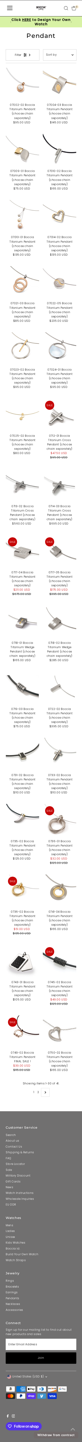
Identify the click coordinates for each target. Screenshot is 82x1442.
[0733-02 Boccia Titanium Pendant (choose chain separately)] (59, 754)
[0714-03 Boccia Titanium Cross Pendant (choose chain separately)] (59, 485)
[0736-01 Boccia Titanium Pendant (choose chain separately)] (59, 820)
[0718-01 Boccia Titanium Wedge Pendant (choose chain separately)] (22, 622)
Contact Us (14, 1146)
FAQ (8, 1158)
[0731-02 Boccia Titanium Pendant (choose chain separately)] (22, 754)
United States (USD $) (28, 1376)
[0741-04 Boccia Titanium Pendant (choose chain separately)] (59, 891)
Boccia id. (13, 1248)
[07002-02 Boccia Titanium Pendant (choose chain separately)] (22, 84)
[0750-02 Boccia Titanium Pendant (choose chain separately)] (59, 1032)
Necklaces (13, 1304)
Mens (9, 1225)
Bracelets (12, 1287)
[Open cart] (74, 8)
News (9, 1187)
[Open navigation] (10, 8)
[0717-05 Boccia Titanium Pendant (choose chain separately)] (59, 552)
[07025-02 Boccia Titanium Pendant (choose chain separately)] (22, 415)
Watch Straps (16, 1260)
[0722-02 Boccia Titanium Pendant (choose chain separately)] (59, 688)
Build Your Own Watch (22, 1254)
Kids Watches (15, 1243)
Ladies (10, 1231)
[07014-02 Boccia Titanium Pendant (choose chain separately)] (59, 217)
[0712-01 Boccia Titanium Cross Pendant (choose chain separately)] (59, 415)
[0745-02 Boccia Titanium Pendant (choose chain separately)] (59, 961)
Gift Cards (13, 1181)
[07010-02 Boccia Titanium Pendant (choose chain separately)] (59, 150)
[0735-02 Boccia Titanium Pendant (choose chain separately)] (22, 820)
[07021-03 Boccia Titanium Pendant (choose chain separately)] (22, 283)
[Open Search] (66, 8)
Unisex (10, 1237)
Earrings (12, 1292)
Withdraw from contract (56, 1435)
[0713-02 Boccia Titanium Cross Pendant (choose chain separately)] (22, 485)
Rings (10, 1281)
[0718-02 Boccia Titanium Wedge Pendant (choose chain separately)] (59, 622)
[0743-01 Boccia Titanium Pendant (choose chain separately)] (22, 961)
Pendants (12, 1298)
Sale (9, 1170)
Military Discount (18, 1175)
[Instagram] (13, 1416)
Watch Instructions (20, 1193)
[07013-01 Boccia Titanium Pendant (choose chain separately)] (22, 217)
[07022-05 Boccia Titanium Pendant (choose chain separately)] (59, 283)
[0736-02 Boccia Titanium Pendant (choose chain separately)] (22, 891)
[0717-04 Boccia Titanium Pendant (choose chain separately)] (22, 552)
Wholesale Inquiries (20, 1199)
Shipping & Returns (20, 1152)
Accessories (14, 1310)
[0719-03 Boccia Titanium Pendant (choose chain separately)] (22, 688)
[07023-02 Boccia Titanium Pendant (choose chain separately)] (22, 349)
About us (12, 1141)
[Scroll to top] (72, 1429)
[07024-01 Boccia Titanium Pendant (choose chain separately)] (59, 349)
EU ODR (11, 1204)
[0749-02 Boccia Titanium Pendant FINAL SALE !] (22, 1032)
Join (41, 1358)
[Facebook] (8, 1416)
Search (11, 1135)
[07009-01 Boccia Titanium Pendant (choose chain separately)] (22, 150)
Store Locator (15, 1164)
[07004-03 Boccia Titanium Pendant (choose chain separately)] (59, 84)
